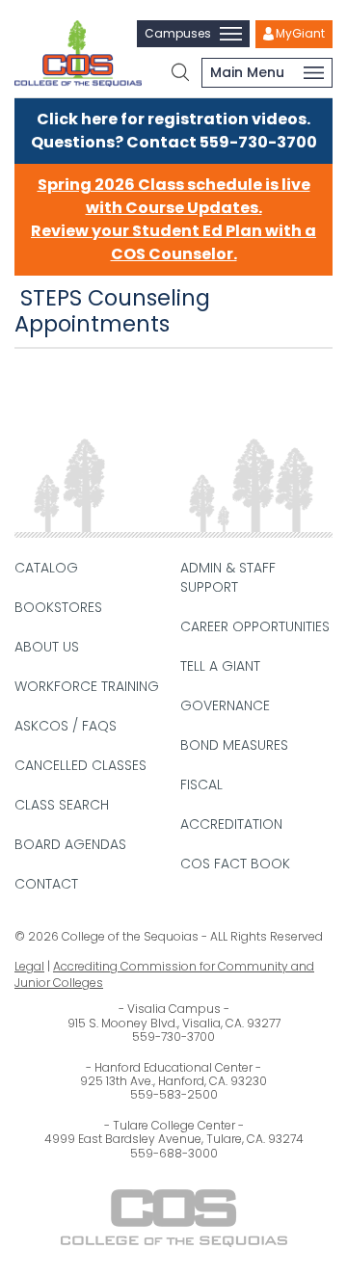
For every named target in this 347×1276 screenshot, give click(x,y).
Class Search (61, 804)
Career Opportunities (255, 626)
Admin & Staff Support (228, 577)
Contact (46, 883)
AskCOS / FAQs (65, 725)
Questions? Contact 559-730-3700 (174, 142)
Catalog (46, 567)
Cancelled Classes (80, 765)
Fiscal (201, 784)
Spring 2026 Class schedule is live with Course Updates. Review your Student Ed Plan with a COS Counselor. (173, 219)
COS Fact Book (235, 863)
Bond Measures (234, 745)
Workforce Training (86, 686)
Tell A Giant (220, 666)
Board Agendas (70, 844)
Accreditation (231, 824)
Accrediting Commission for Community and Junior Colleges (164, 974)
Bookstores (58, 607)
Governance (225, 705)
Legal (29, 966)
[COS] (78, 53)
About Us (46, 646)
